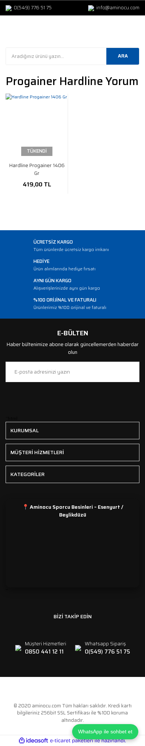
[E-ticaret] (71, 740)
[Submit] (130, 372)
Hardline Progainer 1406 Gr (37, 169)
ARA (123, 56)
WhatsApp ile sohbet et (105, 731)
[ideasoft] (33, 740)
